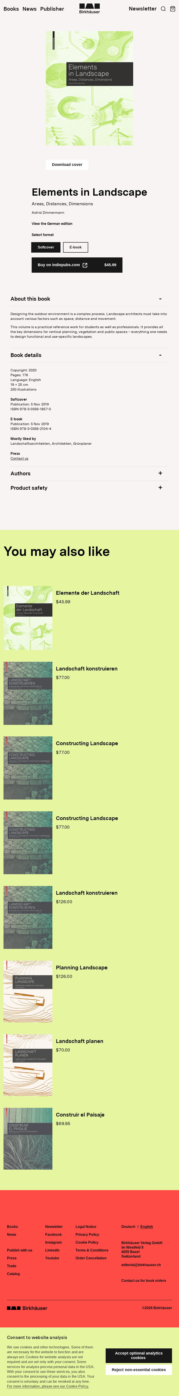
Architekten (61, 443)
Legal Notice (86, 1227)
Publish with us (19, 1250)
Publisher (52, 9)
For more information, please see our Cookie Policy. (48, 1386)
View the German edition (52, 224)
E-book (76, 247)
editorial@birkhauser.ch (141, 1265)
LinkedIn (52, 1250)
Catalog (13, 1274)
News (29, 9)
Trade (11, 1266)
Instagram (53, 1242)
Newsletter (143, 8)
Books (11, 9)
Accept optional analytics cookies (139, 1355)
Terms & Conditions (92, 1250)
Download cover (67, 164)
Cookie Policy (87, 1242)
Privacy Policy (87, 1234)
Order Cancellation (91, 1258)
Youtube (52, 1258)
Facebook (53, 1234)
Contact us (19, 458)
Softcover (46, 247)
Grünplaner (82, 443)
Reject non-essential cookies (139, 1370)
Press (12, 1258)
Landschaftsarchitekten (30, 443)
